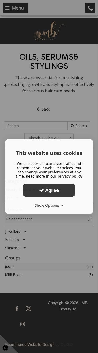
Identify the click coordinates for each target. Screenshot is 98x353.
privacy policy (69, 176)
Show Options (48, 205)
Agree (51, 190)
